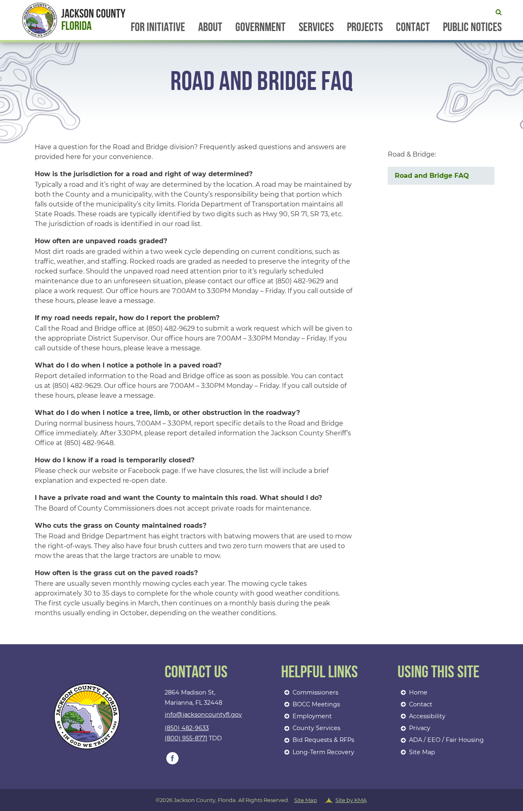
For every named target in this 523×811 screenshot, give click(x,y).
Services (316, 27)
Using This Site (438, 672)
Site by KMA (351, 800)
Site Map (422, 752)
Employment (312, 716)
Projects (365, 27)
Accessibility (427, 716)
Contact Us (196, 672)
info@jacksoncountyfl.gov (203, 714)
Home (418, 692)
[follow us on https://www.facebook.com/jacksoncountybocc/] (172, 758)
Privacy (419, 728)
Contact (413, 27)
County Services (316, 728)
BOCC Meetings (316, 704)
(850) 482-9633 (187, 728)
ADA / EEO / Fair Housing (446, 740)
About (210, 27)
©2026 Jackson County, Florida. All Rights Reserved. (262, 800)
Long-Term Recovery (323, 752)
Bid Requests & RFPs (323, 740)
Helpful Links (319, 672)
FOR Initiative (158, 27)
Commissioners (315, 692)
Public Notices (472, 27)
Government (260, 27)
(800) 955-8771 (186, 738)
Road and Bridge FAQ (432, 175)
